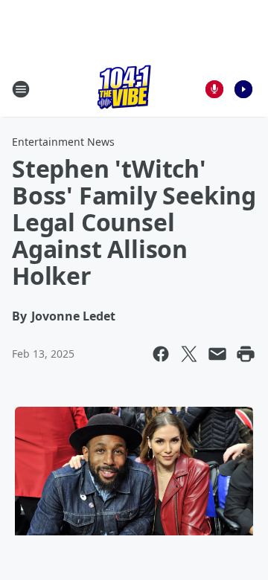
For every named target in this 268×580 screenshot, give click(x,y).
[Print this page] (245, 354)
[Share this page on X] (189, 354)
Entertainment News (63, 142)
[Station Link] (124, 89)
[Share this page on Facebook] (160, 354)
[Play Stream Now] (243, 89)
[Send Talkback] (214, 89)
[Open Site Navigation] (21, 89)
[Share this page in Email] (217, 354)
